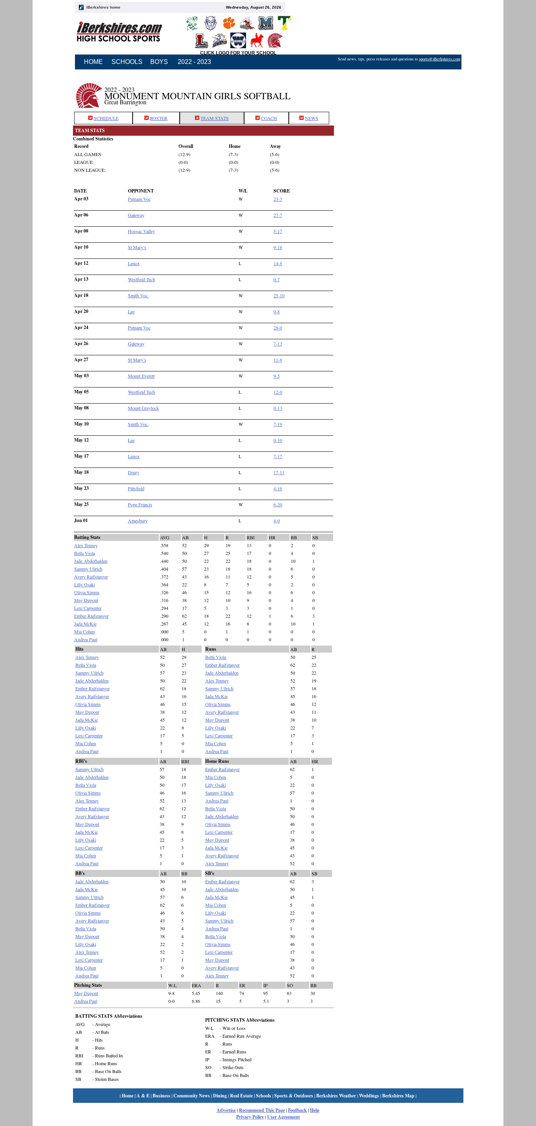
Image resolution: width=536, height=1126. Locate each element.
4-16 (277, 488)
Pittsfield (136, 488)
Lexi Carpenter (88, 608)
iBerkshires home (103, 7)
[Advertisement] (399, 91)
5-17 (277, 231)
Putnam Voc (139, 199)
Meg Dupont (86, 600)
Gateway (136, 215)
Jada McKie (85, 623)
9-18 (277, 247)
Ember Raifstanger (91, 616)
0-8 (276, 311)
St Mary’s (137, 247)
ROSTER (159, 118)
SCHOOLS (126, 61)
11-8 (277, 360)
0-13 (277, 408)
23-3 (277, 199)
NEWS (311, 118)
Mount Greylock (143, 408)
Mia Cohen (84, 631)
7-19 (277, 424)
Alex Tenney (86, 545)
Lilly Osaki (84, 584)
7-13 (277, 343)
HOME (93, 61)
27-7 (277, 215)
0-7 (276, 279)
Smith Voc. (138, 295)
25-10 (278, 295)
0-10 (277, 440)
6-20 (277, 504)
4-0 (276, 520)
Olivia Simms (87, 592)
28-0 (277, 327)
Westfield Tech (141, 279)
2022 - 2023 (194, 61)
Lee (131, 311)
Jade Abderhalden (91, 561)
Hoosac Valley (141, 231)
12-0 (277, 392)
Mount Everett (141, 376)
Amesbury (138, 520)
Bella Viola (84, 553)
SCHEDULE (106, 118)
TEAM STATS (215, 118)
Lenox (134, 263)
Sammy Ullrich (88, 569)
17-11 (278, 472)
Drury (133, 472)
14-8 (277, 263)
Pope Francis (140, 504)
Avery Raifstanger (91, 576)
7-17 (277, 456)
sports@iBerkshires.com (439, 59)
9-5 (276, 376)
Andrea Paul (85, 639)
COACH (269, 118)
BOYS (159, 61)
